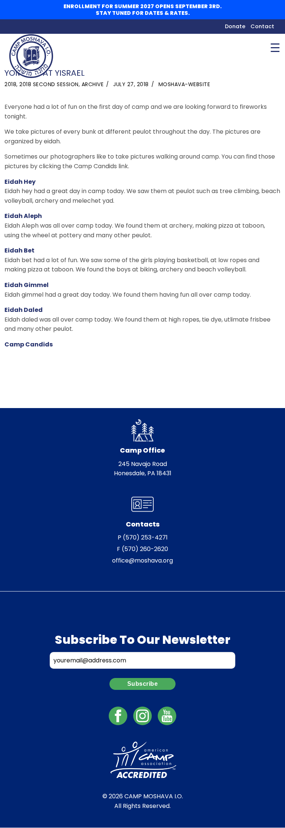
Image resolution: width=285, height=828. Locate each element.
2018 (10, 84)
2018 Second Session (49, 84)
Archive (93, 84)
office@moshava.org (142, 560)
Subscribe (142, 684)
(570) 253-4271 (145, 537)
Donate (235, 26)
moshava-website (184, 84)
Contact (262, 26)
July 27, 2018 (131, 84)
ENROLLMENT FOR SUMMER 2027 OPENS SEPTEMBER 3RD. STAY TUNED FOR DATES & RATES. (142, 10)
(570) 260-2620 (145, 549)
